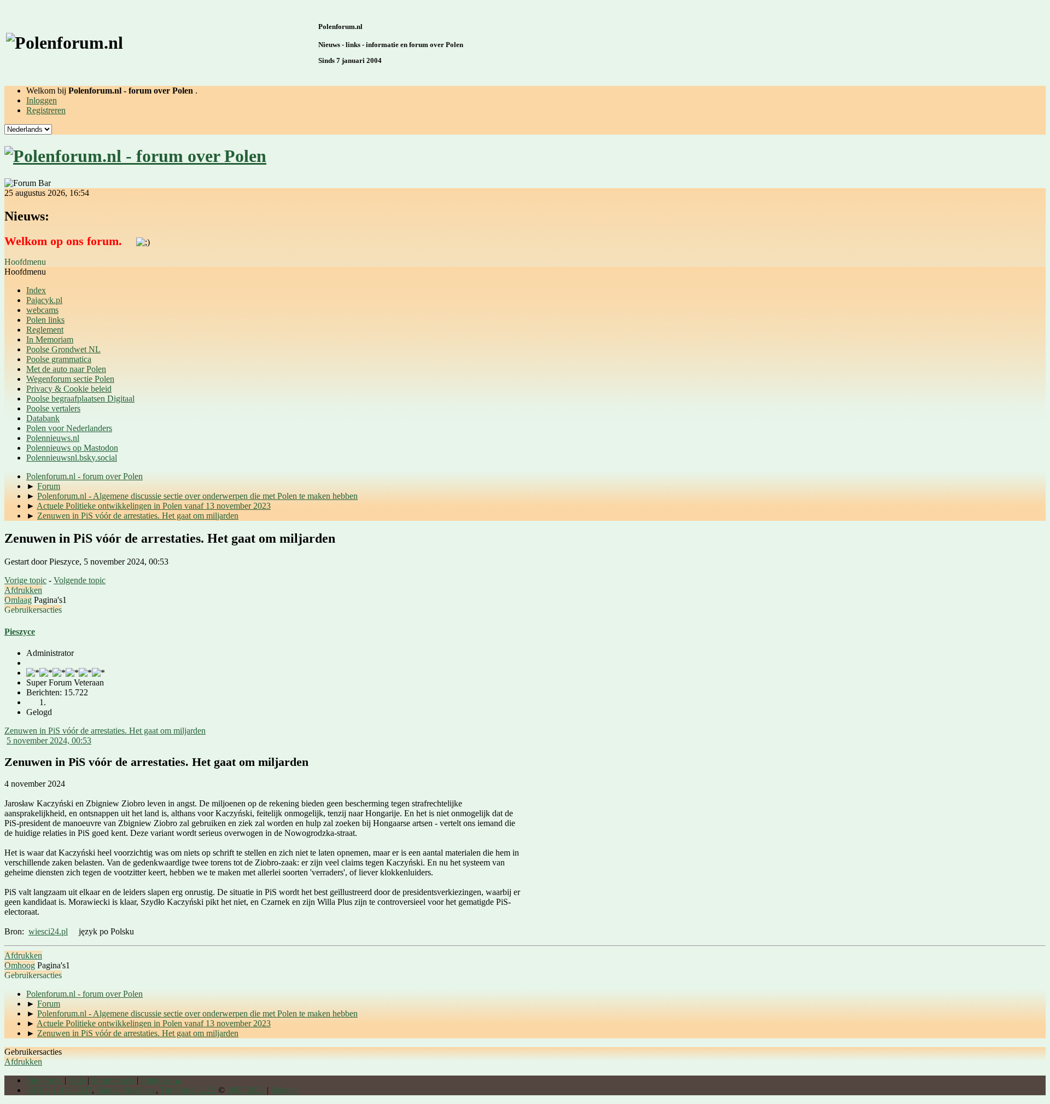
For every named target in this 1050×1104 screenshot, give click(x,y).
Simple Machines (126, 1090)
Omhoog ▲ (161, 1080)
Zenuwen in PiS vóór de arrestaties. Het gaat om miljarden (105, 730)
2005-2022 (246, 1090)
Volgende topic (80, 580)
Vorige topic (25, 580)
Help (76, 1080)
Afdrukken (23, 590)
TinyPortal (44, 1080)
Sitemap (285, 1090)
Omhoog (19, 965)
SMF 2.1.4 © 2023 (59, 1090)
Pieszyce (19, 631)
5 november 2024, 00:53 (49, 740)
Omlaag (18, 600)
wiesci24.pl (48, 931)
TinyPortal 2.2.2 (188, 1090)
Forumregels (113, 1080)
